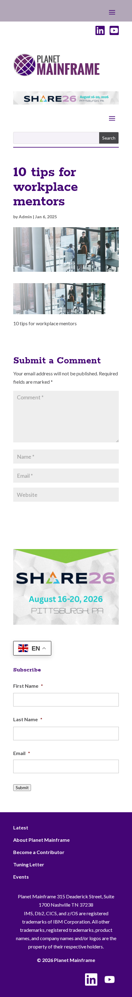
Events (21, 877)
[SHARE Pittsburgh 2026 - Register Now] (66, 623)
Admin (25, 216)
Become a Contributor (38, 852)
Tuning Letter (28, 864)
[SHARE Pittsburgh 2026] (66, 102)
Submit (22, 787)
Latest (20, 827)
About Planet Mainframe (41, 840)
